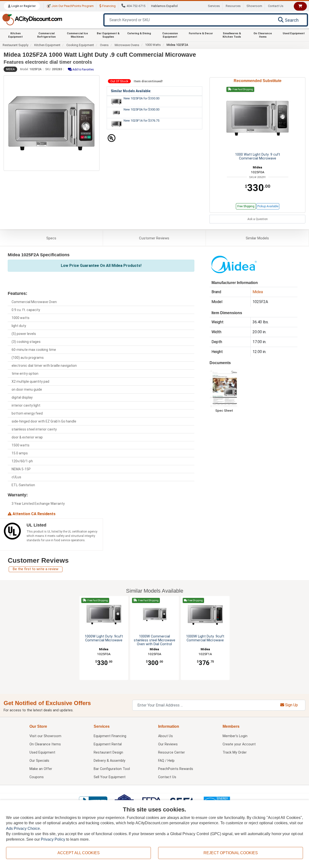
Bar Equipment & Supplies (108, 35)
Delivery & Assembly (109, 761)
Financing (108, 6)
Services (214, 6)
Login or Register (23, 6)
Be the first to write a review (35, 569)
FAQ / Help (166, 761)
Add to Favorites (83, 69)
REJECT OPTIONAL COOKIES (231, 853)
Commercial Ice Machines (77, 35)
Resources (233, 6)
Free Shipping (245, 206)
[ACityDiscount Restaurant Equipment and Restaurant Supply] (32, 19)
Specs (51, 238)
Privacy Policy (53, 839)
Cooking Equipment (80, 45)
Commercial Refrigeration (46, 35)
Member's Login (235, 736)
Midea (10, 69)
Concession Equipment (170, 35)
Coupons (36, 777)
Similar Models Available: (131, 91)
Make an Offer (40, 769)
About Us (165, 736)
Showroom (254, 6)
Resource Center (171, 752)
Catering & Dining (139, 33)
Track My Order (235, 752)
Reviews (154, 238)
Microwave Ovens (127, 45)
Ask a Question (257, 219)
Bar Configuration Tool (112, 769)
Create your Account (239, 744)
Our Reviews (168, 744)
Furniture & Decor (201, 33)
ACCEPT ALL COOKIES (78, 853)
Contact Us (275, 6)
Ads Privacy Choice (23, 828)
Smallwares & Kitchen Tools (232, 35)
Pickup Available (267, 206)
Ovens (104, 45)
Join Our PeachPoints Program (72, 6)
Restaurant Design (108, 752)
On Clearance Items (262, 35)
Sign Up (291, 705)
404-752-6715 (135, 6)
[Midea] (234, 264)
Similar (257, 238)
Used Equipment (294, 33)
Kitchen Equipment (15, 35)
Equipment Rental (108, 744)
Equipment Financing (110, 736)
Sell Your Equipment (110, 777)
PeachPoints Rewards (175, 769)
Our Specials (39, 761)
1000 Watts (153, 45)
